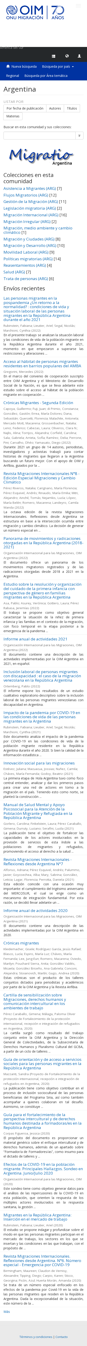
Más (6, 1311)
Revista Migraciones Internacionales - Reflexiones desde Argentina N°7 (37, 861)
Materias (12, 116)
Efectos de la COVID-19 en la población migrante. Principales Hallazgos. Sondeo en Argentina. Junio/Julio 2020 (43, 1168)
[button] (67, 56)
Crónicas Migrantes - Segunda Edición (38, 402)
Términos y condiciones (35, 1337)
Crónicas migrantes (21, 943)
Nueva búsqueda (24, 66)
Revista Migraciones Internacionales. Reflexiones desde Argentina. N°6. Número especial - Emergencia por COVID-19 (42, 1260)
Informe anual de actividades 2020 (35, 910)
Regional (12, 75)
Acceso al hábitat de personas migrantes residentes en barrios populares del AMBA (42, 363)
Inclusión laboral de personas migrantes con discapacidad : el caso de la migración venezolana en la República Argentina (42, 676)
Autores (55, 108)
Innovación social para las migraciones (39, 763)
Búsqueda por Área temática (46, 75)
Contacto (61, 1337)
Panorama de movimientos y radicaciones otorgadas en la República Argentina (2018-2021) (43, 543)
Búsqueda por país (57, 66)
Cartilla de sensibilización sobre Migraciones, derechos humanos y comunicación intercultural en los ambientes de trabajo (34, 1001)
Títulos (72, 108)
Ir (79, 135)
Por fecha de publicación (24, 108)
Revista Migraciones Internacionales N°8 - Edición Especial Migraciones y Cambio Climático (41, 478)
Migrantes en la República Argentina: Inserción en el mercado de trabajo (37, 1217)
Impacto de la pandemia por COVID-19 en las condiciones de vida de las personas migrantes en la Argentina (41, 717)
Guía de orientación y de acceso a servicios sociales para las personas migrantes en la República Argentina (42, 1064)
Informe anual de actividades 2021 (35, 639)
